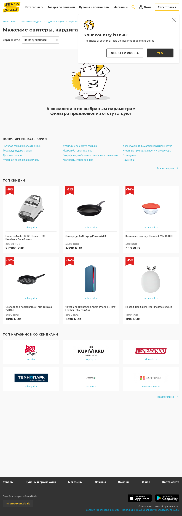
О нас (146, 482)
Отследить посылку (168, 510)
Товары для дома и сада (17, 150)
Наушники (129, 159)
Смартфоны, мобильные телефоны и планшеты (90, 155)
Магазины (121, 7)
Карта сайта (170, 482)
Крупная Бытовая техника (78, 159)
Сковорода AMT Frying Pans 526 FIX (86, 236)
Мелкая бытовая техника (77, 150)
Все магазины (165, 396)
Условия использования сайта (102, 510)
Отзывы (100, 482)
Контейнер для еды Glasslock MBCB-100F (149, 236)
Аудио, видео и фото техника (80, 146)
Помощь (124, 482)
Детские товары (12, 155)
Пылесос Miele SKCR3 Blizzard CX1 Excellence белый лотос (25, 238)
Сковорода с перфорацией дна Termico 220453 (29, 308)
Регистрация (167, 7)
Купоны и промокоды (94, 7)
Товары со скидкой (61, 7)
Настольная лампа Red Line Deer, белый (148, 306)
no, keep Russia (125, 53)
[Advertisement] (91, 443)
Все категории (165, 168)
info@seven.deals (18, 503)
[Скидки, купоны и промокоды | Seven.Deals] (11, 7)
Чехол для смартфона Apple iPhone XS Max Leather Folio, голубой (90, 308)
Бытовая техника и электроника (22, 146)
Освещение (129, 155)
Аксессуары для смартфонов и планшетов (147, 146)
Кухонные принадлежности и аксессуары (147, 150)
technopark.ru (31, 227)
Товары (8, 482)
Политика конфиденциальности (138, 510)
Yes (160, 53)
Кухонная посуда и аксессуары (21, 159)
